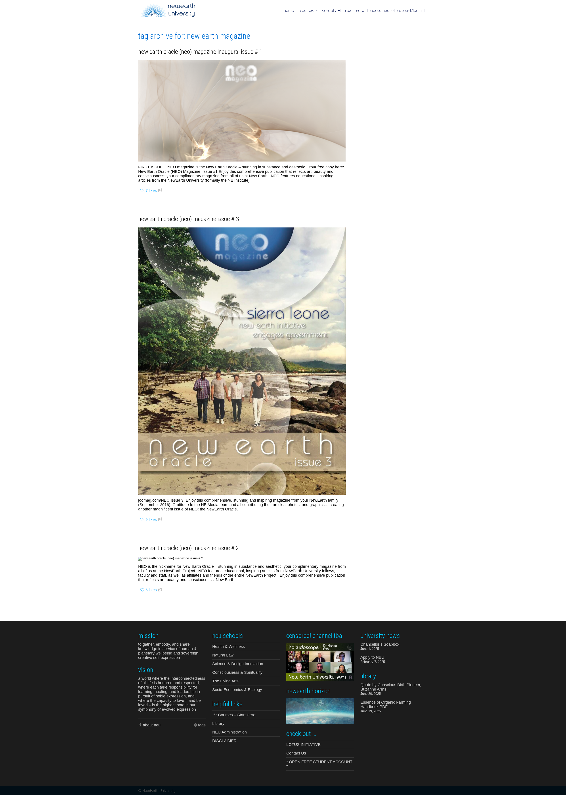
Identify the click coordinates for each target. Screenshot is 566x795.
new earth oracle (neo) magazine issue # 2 (188, 548)
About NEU (380, 10)
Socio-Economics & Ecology (237, 689)
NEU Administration (229, 732)
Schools (329, 10)
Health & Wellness (228, 646)
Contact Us (296, 753)
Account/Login (409, 10)
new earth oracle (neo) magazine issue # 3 (188, 219)
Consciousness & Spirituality (237, 672)
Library (218, 723)
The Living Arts (225, 681)
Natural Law (222, 655)
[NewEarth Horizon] (320, 710)
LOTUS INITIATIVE (303, 744)
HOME (289, 10)
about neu (152, 725)
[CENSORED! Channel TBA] (320, 661)
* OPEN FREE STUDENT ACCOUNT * (319, 764)
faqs (202, 725)
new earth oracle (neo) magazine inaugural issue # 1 (200, 51)
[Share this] (160, 190)
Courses (308, 10)
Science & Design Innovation (237, 664)
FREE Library (354, 10)
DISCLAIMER (224, 741)
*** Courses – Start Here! (234, 715)
